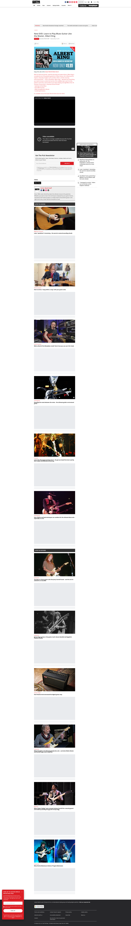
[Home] (34, 5)
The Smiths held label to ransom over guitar (77, 25)
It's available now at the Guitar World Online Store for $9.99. (49, 93)
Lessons (49, 5)
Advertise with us (38, 915)
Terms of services (53, 167)
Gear (43, 5)
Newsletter (72, 43)
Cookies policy (84, 912)
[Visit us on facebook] (65, 2)
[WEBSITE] (48, 190)
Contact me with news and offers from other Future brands (13, 907)
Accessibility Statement (55, 915)
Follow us (65, 43)
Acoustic (64, 5)
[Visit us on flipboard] (74, 2)
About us (83, 915)
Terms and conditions (39, 912)
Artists (38, 5)
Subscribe (81, 2)
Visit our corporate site (84, 902)
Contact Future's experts (55, 912)
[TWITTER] (44, 190)
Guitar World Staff (45, 38)
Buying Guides (56, 5)
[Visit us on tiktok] (76, 2)
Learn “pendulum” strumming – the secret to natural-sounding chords (88, 171)
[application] (54, 111)
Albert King (37, 183)
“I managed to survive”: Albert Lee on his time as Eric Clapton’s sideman (87, 184)
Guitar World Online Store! (52, 72)
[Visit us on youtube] (72, 2)
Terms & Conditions (11, 916)
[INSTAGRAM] (46, 190)
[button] (96, 2)
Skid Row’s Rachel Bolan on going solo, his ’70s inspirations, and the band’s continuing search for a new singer (87, 162)
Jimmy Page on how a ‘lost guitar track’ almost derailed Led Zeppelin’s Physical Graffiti (88, 155)
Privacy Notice (41, 168)
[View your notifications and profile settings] (91, 2)
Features (37, 38)
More (69, 5)
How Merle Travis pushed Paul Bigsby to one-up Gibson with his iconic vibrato (87, 177)
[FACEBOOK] (42, 190)
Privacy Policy (17, 915)
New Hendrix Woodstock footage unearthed (53, 25)
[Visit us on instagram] (70, 2)
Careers (36, 918)
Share (37, 43)
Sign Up (13, 910)
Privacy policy (69, 912)
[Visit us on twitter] (68, 2)
